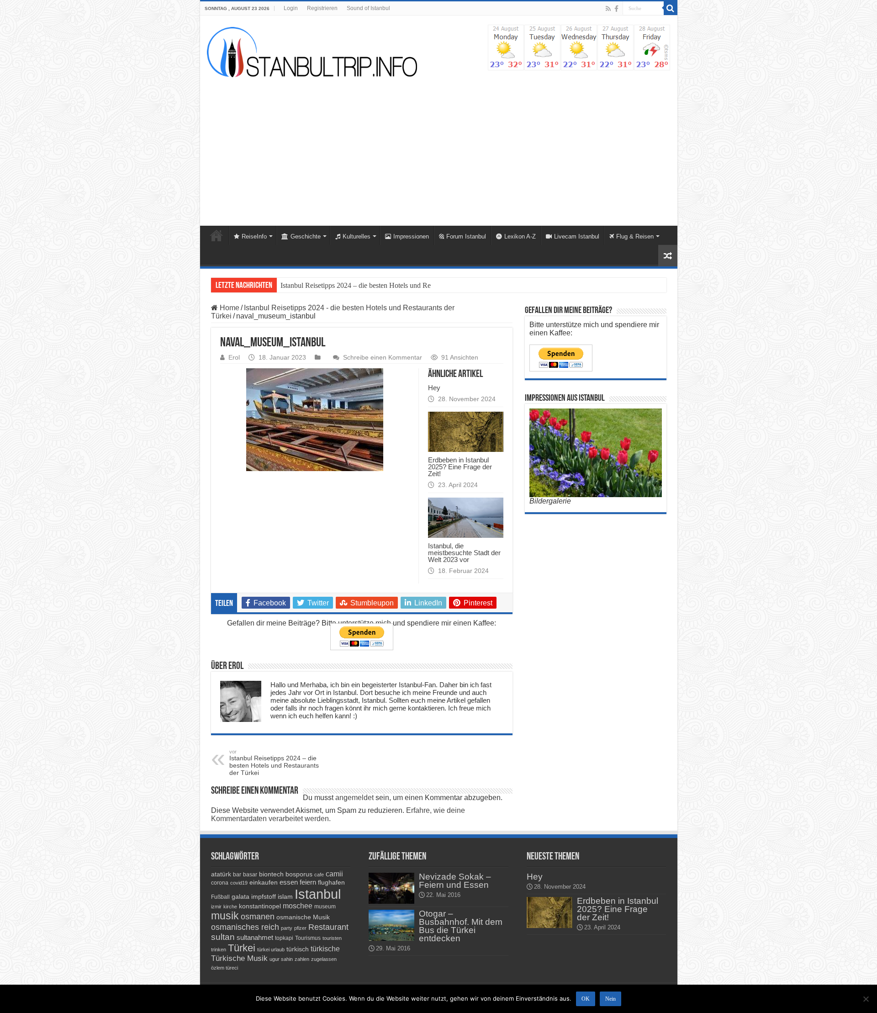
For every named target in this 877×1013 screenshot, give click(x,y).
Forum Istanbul (466, 236)
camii (334, 874)
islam (285, 896)
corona (219, 883)
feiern (308, 882)
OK (585, 999)
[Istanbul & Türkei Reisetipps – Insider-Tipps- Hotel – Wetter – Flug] (312, 52)
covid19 (239, 883)
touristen (332, 938)
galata (240, 896)
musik (225, 916)
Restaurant (328, 927)
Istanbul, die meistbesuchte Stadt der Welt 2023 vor (464, 552)
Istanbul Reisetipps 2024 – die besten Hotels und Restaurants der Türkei (384, 285)
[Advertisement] (439, 148)
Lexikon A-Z (520, 236)
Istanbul (318, 894)
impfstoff (263, 896)
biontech (271, 874)
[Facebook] (616, 8)
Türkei (241, 948)
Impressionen (411, 236)
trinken (218, 949)
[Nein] (865, 998)
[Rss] (608, 8)
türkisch (297, 949)
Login (291, 8)
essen (289, 882)
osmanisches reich (245, 927)
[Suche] (670, 8)
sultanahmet (255, 937)
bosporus (298, 874)
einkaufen (263, 882)
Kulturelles (356, 236)
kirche (230, 906)
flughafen (331, 882)
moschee (297, 906)
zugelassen (324, 959)
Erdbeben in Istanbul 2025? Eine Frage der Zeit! (460, 466)
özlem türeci (224, 968)
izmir (216, 906)
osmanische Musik (303, 917)
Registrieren (322, 8)
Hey (434, 388)
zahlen (302, 959)
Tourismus (308, 938)
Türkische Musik (239, 958)
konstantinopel (260, 906)
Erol (234, 357)
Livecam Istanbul (576, 236)
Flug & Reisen (635, 236)
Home (216, 235)
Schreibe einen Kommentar (382, 357)
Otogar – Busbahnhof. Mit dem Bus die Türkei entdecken (460, 926)
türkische (325, 949)
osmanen (258, 916)
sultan (223, 937)
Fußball (220, 897)
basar (250, 874)
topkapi (284, 938)
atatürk (221, 874)
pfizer (300, 928)
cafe (319, 874)
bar (237, 874)
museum (325, 906)
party (286, 928)
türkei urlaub (271, 949)
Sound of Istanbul (368, 8)
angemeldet (354, 797)
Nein (610, 999)
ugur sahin (281, 959)
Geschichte (306, 236)
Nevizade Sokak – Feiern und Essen (455, 881)
